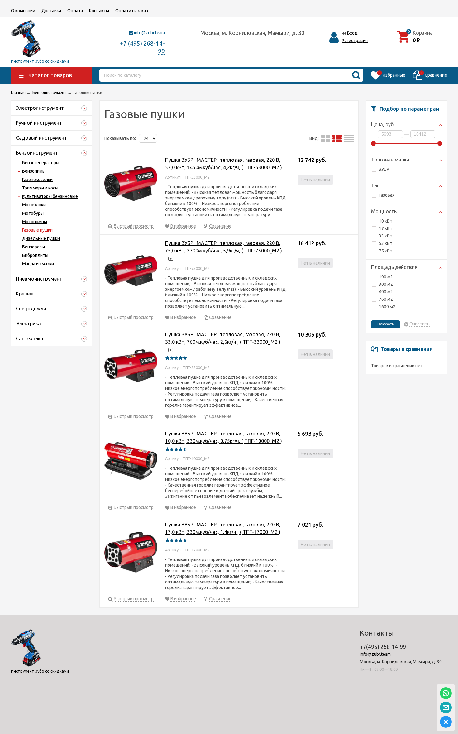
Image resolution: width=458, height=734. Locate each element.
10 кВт (385, 220)
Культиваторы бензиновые (50, 196)
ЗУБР (384, 169)
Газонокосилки (37, 179)
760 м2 (386, 299)
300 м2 (386, 284)
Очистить (419, 324)
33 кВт (385, 235)
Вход (352, 33)
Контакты (99, 10)
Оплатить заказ (131, 10)
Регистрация (355, 40)
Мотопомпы (34, 221)
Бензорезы (33, 246)
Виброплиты (35, 255)
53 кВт (385, 243)
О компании (23, 10)
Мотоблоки (34, 204)
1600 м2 (387, 306)
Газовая (386, 195)
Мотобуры (33, 213)
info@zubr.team (149, 32)
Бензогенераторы (40, 162)
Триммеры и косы (40, 187)
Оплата (75, 10)
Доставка (51, 10)
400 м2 (386, 291)
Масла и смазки (38, 263)
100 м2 (386, 276)
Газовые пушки (37, 230)
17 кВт (385, 228)
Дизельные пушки (41, 238)
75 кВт (385, 250)
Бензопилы (33, 171)
